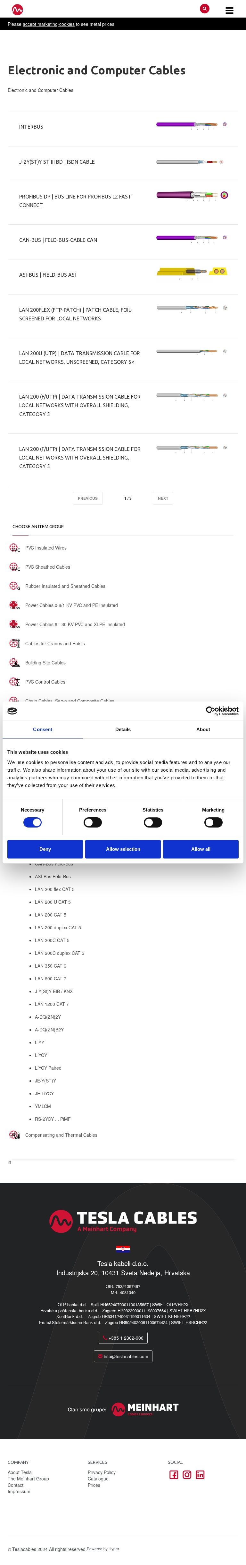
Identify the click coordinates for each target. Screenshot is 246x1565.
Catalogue (98, 1478)
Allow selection (123, 849)
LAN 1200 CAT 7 (52, 1004)
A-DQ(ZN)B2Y (49, 1029)
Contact (15, 1485)
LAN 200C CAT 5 (52, 940)
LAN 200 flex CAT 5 (55, 889)
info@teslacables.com (125, 1356)
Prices (94, 1485)
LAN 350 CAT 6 (50, 965)
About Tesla (20, 1472)
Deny (45, 849)
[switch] (93, 822)
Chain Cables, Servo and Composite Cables (69, 701)
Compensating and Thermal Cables (61, 1135)
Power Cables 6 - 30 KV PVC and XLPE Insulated (75, 624)
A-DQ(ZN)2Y (48, 1017)
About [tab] (203, 729)
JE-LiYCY (44, 1093)
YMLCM (43, 1106)
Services (97, 1462)
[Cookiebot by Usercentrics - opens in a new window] (211, 711)
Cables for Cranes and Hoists (55, 643)
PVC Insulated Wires (46, 547)
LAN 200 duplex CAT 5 (58, 927)
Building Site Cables (45, 662)
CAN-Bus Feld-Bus (54, 863)
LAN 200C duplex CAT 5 (59, 953)
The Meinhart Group (28, 1478)
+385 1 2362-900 (125, 1338)
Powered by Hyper (103, 1548)
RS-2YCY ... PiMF (53, 1119)
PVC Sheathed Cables (47, 567)
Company (18, 1462)
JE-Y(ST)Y (45, 1080)
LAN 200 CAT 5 (50, 914)
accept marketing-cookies (49, 24)
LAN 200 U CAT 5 (53, 902)
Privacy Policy (102, 1472)
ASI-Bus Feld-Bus (53, 876)
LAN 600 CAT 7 (50, 978)
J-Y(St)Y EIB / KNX (54, 991)
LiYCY (41, 1055)
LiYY (39, 1042)
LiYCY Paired (48, 1068)
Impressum (19, 1491)
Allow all (200, 849)
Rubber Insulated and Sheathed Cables (65, 586)
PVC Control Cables (45, 681)
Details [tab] (123, 729)
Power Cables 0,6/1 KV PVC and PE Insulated (71, 605)
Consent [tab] (42, 729)
